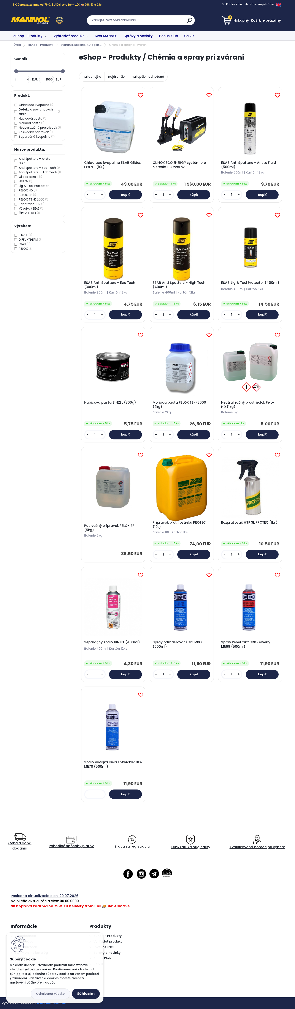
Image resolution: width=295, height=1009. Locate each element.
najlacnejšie (92, 76)
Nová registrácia (262, 4)
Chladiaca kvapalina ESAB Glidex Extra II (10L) (112, 165)
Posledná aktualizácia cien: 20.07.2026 (44, 895)
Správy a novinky (138, 36)
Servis (189, 36)
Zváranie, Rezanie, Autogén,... (81, 45)
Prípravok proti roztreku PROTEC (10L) (179, 524)
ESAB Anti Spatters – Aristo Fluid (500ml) (248, 165)
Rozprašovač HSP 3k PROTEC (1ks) (249, 522)
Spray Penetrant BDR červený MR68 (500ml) (245, 644)
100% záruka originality (190, 847)
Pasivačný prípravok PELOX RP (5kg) (109, 528)
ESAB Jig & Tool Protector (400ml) (250, 283)
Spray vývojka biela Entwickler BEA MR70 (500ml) (113, 764)
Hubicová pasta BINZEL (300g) (110, 402)
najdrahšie (116, 76)
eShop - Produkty (28, 36)
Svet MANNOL (106, 36)
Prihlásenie (234, 4)
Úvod (17, 45)
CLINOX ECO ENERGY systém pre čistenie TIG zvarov (179, 165)
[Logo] (37, 20)
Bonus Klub (168, 36)
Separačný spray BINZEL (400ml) (112, 642)
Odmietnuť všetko (50, 994)
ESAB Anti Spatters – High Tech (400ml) (179, 285)
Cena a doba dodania (19, 846)
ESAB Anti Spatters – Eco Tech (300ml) (109, 285)
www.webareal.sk (51, 1003)
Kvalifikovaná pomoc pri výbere (257, 847)
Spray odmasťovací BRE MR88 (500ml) (178, 644)
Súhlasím (86, 993)
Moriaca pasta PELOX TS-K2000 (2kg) (179, 404)
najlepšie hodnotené (148, 76)
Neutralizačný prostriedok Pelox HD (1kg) (247, 404)
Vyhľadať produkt (69, 36)
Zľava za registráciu (132, 846)
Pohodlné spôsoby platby (71, 845)
